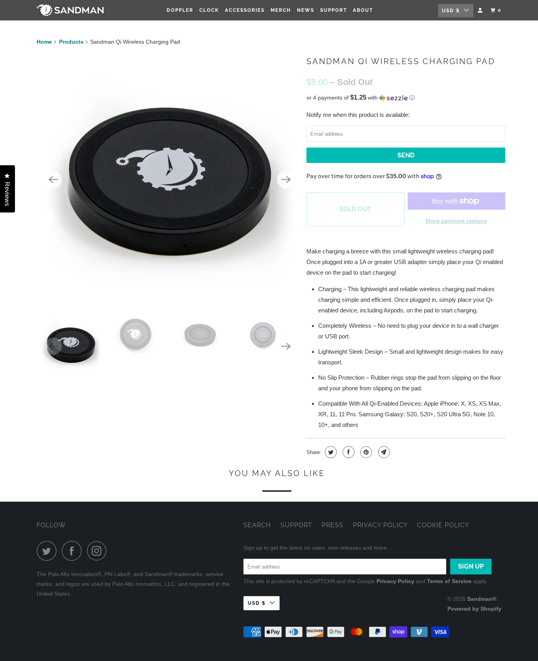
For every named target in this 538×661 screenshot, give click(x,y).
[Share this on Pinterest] (365, 452)
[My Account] (481, 10)
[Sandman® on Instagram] (99, 551)
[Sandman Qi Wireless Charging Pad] (170, 179)
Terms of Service (449, 581)
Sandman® (481, 599)
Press (332, 525)
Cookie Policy (443, 525)
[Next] (286, 179)
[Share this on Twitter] (330, 452)
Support (333, 10)
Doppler (180, 10)
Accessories (245, 10)
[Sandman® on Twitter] (48, 551)
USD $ (451, 10)
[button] (405, 98)
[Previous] (53, 179)
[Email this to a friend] (383, 452)
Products (71, 42)
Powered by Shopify (474, 609)
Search (257, 525)
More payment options (456, 221)
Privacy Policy (380, 525)
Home (44, 42)
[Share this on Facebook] (347, 452)
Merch (281, 10)
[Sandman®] (77, 10)
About (363, 10)
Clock (209, 10)
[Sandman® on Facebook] (73, 551)
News (305, 10)
